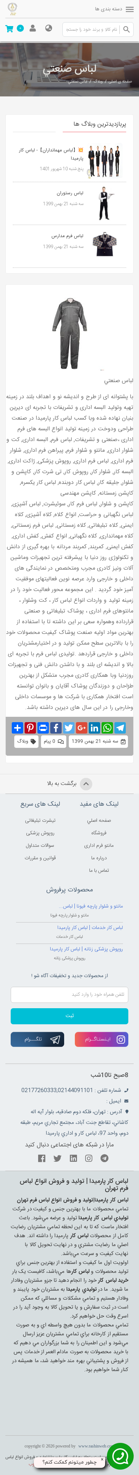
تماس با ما (99, 870)
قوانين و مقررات (40, 858)
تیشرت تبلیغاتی (40, 820)
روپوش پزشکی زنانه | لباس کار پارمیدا (86, 949)
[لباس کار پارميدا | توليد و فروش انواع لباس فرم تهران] (25, 9)
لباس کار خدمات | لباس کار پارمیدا (90, 928)
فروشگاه (99, 833)
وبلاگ (98, 82)
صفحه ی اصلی (120, 82)
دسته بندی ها (108, 9)
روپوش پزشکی (40, 833)
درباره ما (99, 858)
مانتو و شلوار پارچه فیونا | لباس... (91, 906)
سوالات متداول (40, 845)
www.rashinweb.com (96, 1446)
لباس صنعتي (77, 82)
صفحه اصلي (99, 820)
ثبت (70, 1016)
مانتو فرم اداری (99, 845)
